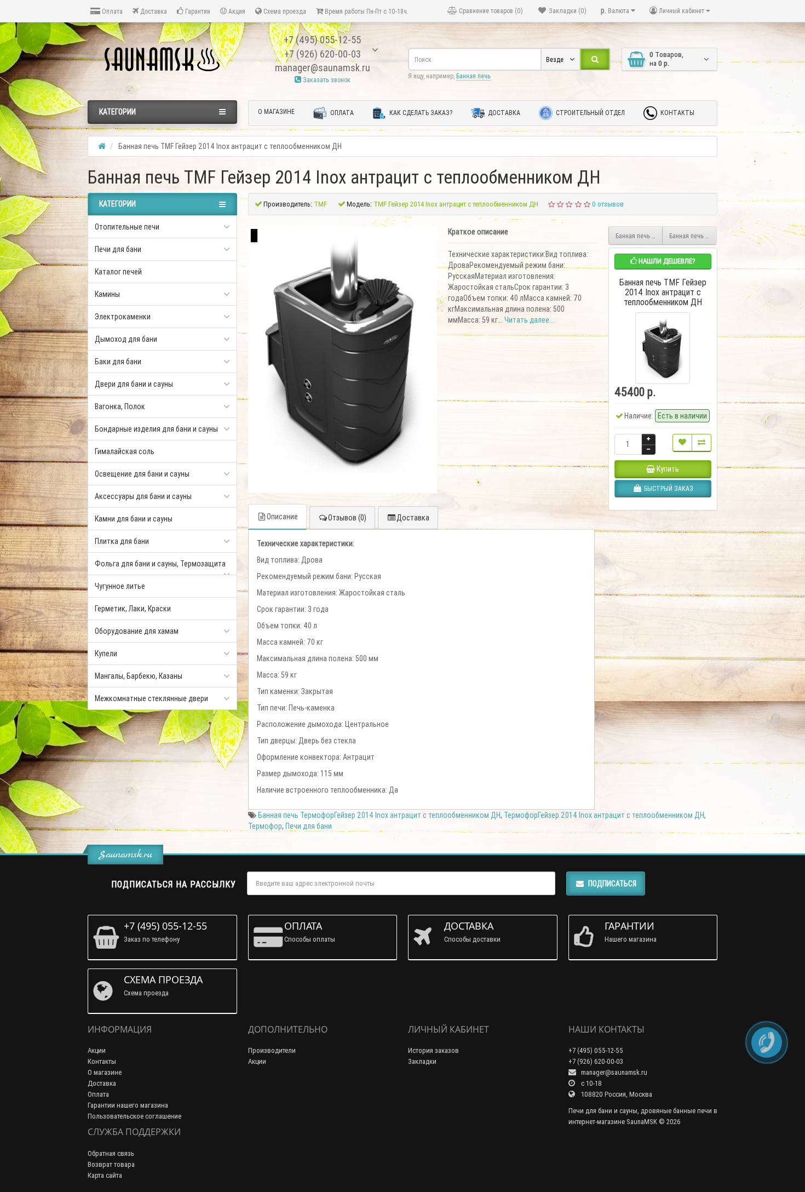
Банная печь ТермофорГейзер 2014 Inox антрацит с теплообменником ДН (379, 815)
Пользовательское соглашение (134, 1116)
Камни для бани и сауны (134, 519)
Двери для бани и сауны (134, 384)
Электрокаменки (123, 317)
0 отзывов (608, 204)
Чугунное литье (120, 586)
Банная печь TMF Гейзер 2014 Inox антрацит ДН (639, 236)
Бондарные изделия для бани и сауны (156, 429)
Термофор (265, 826)
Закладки (422, 1061)
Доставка (153, 11)
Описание (282, 517)
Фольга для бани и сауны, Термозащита (160, 564)
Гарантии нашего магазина (128, 1105)
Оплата (111, 11)
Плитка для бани (122, 541)
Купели (106, 653)
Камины (107, 294)
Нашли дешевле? (666, 261)
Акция (236, 11)
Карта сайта (105, 1175)
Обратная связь (111, 1153)
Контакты (676, 112)
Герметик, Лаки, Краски (133, 609)
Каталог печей (118, 272)
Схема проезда (284, 11)
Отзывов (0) (347, 518)
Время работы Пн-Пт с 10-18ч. (366, 11)
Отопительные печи (127, 227)
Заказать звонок (325, 80)
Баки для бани (118, 361)
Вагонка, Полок (120, 406)
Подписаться (612, 884)
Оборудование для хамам (137, 631)
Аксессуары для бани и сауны (143, 496)
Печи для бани (118, 249)
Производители (272, 1050)
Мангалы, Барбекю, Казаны (138, 676)
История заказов (433, 1050)
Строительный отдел (589, 112)
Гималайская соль (124, 451)
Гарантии (196, 11)
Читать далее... (529, 320)
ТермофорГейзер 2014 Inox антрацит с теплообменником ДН (604, 815)
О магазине (276, 111)
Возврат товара (111, 1164)
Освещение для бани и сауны (142, 474)
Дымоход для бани (126, 339)
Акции (97, 1050)
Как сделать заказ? (420, 112)
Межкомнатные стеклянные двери (151, 698)
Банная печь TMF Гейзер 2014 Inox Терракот (693, 236)
